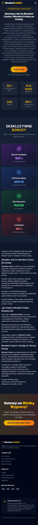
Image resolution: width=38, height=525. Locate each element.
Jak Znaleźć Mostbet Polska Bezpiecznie (15, 253)
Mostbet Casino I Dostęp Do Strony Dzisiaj (16, 256)
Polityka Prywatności (7, 477)
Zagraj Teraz (19, 69)
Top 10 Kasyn (5, 456)
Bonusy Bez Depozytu (8, 459)
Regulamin (4, 480)
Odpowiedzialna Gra (7, 475)
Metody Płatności (6, 464)
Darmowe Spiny (6, 461)
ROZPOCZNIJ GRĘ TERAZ (19, 423)
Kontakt (3, 472)
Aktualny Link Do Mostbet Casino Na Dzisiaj (16, 251)
